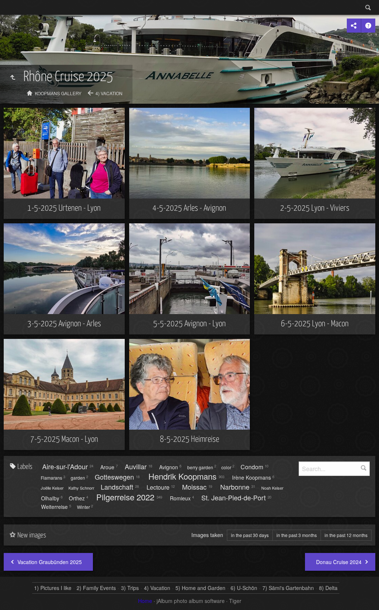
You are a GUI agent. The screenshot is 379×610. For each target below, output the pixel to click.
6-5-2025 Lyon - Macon (315, 324)
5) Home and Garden (200, 587)
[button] (15, 595)
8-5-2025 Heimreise (189, 439)
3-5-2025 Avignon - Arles (64, 324)
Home (145, 600)
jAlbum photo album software (191, 600)
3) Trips (130, 587)
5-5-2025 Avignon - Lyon (189, 324)
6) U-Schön (244, 587)
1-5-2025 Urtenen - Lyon (64, 208)
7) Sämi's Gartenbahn (288, 587)
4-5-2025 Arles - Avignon (189, 208)
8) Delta (328, 587)
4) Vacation (109, 93)
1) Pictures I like (52, 587)
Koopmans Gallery (58, 93)
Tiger (235, 600)
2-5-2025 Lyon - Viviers (314, 208)
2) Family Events (96, 587)
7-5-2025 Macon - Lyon (64, 439)
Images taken (207, 535)
